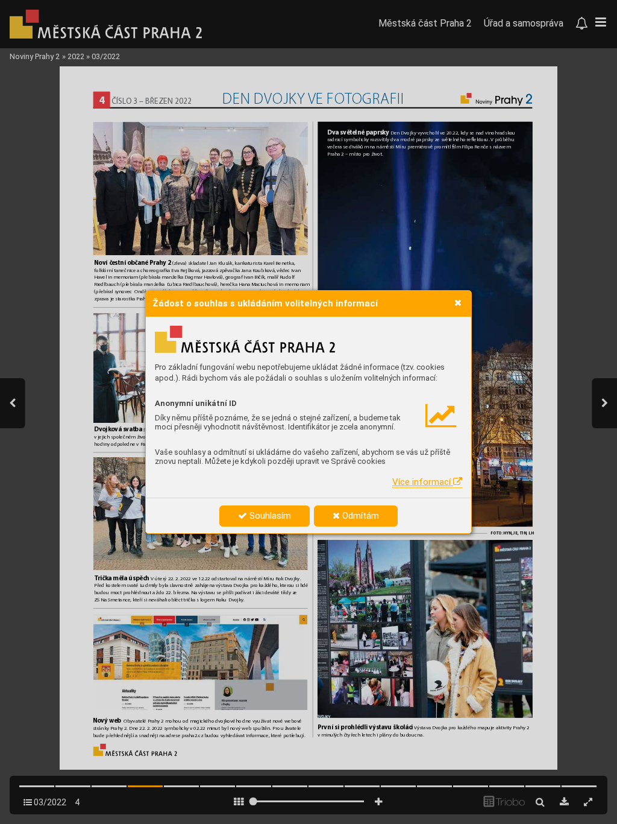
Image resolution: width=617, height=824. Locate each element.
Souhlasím (269, 515)
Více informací (422, 482)
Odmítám (359, 515)
